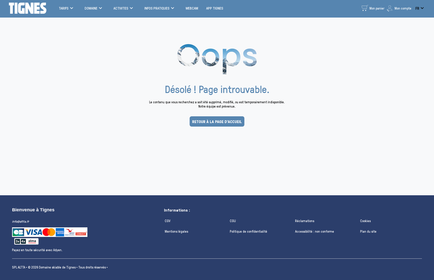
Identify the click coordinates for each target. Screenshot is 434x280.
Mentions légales (176, 231)
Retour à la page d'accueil (217, 121)
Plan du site (368, 231)
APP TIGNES (214, 8)
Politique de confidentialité (248, 231)
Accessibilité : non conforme (314, 231)
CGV (167, 221)
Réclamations (304, 221)
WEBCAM (192, 8)
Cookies (365, 221)
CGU (233, 221)
